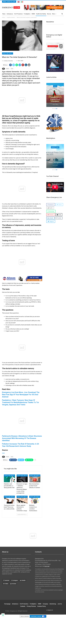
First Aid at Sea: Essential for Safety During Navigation (55, 99)
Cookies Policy (41, 606)
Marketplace (55, 147)
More (53, 14)
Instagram (15, 580)
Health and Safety (41, 14)
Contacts (22, 606)
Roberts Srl (50, 610)
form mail (47, 566)
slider (12, 68)
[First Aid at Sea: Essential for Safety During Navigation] (55, 95)
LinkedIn (23, 580)
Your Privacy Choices (36, 616)
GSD (3, 453)
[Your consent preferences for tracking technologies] (3, 615)
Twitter (6, 583)
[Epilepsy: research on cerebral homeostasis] (34, 500)
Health (7, 68)
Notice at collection (25, 616)
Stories (49, 14)
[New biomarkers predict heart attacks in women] (34, 478)
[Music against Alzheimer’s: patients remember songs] (22, 500)
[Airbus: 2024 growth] (55, 156)
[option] (55, 95)
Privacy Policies (31, 606)
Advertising (53, 604)
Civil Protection (18, 14)
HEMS (33, 14)
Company (45, 604)
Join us (59, 604)
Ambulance (10, 14)
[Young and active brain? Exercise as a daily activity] (9, 500)
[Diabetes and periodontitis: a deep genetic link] (9, 478)
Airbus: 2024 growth (55, 162)
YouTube (14, 583)
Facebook (7, 580)
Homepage (7, 604)
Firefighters (27, 14)
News (4, 14)
